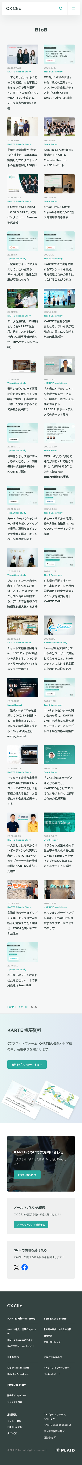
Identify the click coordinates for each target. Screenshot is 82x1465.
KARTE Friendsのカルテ (20, 1339)
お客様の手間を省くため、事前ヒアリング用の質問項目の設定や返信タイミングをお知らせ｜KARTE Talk (59, 591)
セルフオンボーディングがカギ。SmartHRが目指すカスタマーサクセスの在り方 (59, 920)
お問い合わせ (25, 1174)
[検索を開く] (60, 8)
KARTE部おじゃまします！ (20, 1346)
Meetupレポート (52, 1374)
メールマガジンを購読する (31, 1224)
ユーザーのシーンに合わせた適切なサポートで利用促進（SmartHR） (22, 980)
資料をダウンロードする (25, 1064)
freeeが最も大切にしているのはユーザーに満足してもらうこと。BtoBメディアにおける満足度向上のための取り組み (59, 658)
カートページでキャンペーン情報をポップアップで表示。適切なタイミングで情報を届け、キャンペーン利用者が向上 (22, 529)
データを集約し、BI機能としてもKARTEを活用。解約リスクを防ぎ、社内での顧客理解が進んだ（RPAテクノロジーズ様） (22, 334)
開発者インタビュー (16, 1395)
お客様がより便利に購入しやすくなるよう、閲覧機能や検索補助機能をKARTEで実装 (22, 463)
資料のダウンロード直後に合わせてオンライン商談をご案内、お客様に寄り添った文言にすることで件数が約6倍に (22, 399)
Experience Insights (18, 1367)
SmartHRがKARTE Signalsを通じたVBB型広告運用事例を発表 (59, 212)
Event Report (51, 144)
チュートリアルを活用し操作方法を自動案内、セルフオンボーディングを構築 (59, 526)
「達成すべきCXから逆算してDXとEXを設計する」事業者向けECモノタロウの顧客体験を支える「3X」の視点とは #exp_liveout (22, 723)
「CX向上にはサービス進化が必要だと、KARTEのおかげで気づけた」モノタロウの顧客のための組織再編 (59, 788)
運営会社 (48, 1437)
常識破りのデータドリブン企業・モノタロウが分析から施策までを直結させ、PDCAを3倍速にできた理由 (22, 923)
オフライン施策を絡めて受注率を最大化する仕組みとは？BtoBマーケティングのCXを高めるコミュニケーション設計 (59, 856)
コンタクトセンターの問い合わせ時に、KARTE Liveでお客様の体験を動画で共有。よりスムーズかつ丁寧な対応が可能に (59, 721)
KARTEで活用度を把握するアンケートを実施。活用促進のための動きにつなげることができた (59, 271)
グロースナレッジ (52, 1341)
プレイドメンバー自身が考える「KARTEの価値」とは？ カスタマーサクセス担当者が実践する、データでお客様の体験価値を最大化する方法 (22, 593)
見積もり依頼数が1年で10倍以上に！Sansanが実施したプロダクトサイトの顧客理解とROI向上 (22, 157)
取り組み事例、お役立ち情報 (57, 1329)
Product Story (16, 1384)
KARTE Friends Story (19, 71)
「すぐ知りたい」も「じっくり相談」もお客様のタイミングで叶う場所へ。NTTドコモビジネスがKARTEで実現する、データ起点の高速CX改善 (22, 92)
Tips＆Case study (53, 71)
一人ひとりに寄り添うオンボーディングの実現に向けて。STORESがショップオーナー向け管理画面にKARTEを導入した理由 (22, 858)
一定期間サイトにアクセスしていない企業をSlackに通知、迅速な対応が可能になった (22, 271)
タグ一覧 (23, 1007)
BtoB (34, 1007)
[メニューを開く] (73, 8)
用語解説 (12, 1414)
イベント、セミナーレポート (57, 1367)
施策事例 (48, 1335)
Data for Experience (18, 1374)
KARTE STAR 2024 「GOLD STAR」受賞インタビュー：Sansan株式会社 (22, 214)
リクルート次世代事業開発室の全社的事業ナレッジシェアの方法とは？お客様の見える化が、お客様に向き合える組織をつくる (22, 790)
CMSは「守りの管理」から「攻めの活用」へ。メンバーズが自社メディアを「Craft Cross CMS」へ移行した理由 (59, 87)
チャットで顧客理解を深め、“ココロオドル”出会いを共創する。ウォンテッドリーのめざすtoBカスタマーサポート (22, 658)
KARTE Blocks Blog (56, 1424)
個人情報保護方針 (53, 1431)
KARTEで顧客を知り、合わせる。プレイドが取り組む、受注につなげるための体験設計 (59, 328)
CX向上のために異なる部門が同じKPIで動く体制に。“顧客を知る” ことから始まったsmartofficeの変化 (58, 466)
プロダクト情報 (14, 1401)
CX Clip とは (14, 1426)
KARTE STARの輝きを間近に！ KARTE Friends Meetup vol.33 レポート (59, 157)
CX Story (13, 1357)
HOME (10, 1007)
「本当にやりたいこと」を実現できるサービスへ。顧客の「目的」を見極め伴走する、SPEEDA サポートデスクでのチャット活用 (59, 401)
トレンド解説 (14, 1420)
